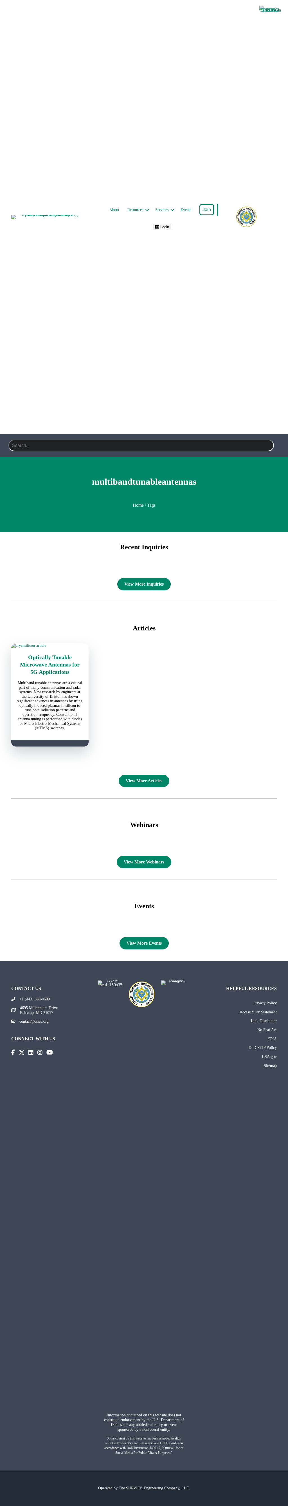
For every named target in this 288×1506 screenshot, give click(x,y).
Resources (135, 210)
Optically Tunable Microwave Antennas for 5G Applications (50, 664)
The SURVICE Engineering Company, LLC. (154, 1488)
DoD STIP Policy (263, 1047)
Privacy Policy (265, 1003)
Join (206, 209)
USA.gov (269, 1056)
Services (161, 210)
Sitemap (270, 1065)
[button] (147, 210)
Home (138, 505)
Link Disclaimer (264, 1020)
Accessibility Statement (258, 1012)
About (114, 210)
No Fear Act (267, 1029)
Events (186, 210)
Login (164, 227)
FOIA (272, 1039)
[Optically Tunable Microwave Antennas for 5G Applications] (50, 645)
